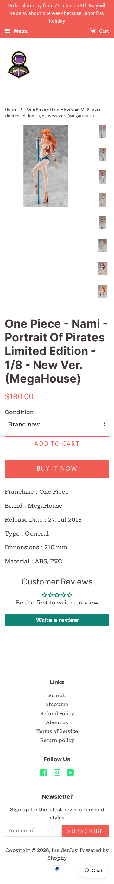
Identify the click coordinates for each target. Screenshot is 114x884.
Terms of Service (57, 731)
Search (57, 695)
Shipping (57, 704)
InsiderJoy (64, 850)
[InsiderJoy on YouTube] (70, 774)
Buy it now (57, 469)
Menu (20, 31)
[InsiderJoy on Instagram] (57, 774)
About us (57, 722)
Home (10, 109)
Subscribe (85, 831)
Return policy (57, 740)
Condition (19, 412)
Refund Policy (57, 713)
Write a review (57, 620)
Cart (103, 32)
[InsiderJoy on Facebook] (43, 774)
